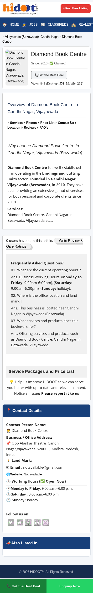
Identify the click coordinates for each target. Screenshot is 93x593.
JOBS (33, 24)
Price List (47, 123)
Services (16, 123)
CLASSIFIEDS (58, 24)
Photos (31, 123)
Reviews (30, 127)
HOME (14, 24)
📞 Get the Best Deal (23, 586)
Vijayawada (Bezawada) (21, 37)
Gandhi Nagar (50, 37)
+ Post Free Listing (75, 8)
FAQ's (44, 127)
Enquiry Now (69, 586)
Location (13, 127)
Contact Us (66, 123)
